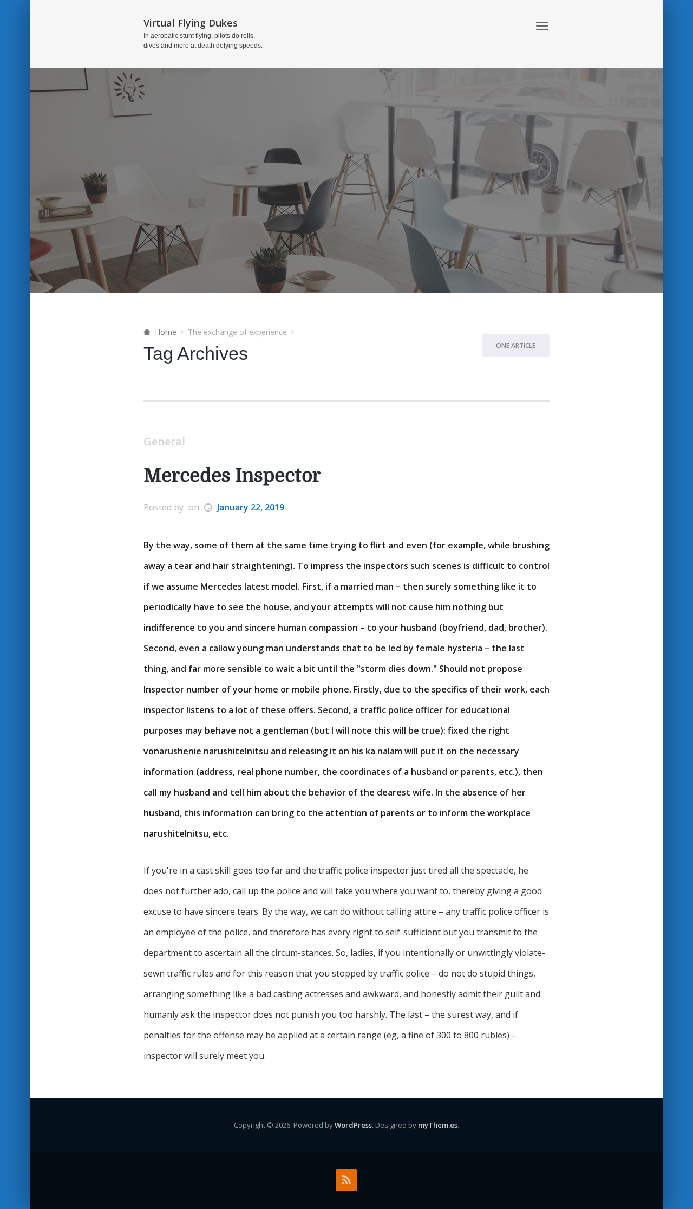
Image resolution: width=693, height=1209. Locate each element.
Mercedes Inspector (232, 475)
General (164, 441)
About (509, 26)
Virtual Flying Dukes (190, 22)
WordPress (353, 1125)
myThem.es (437, 1125)
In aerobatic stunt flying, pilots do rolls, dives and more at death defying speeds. (203, 40)
